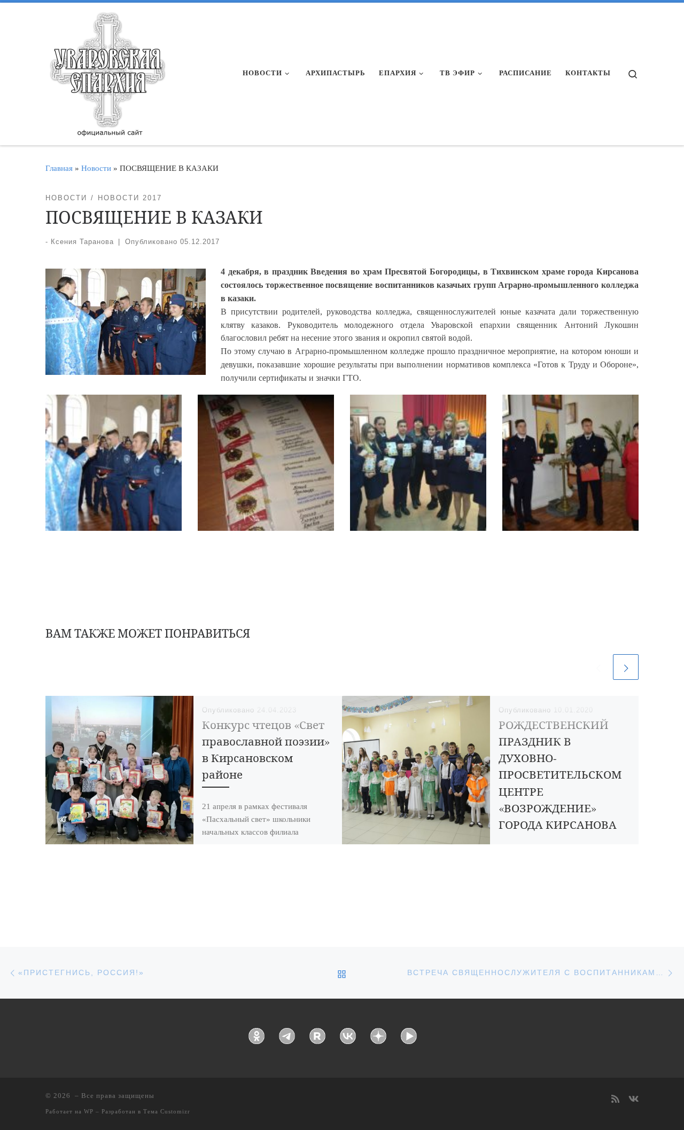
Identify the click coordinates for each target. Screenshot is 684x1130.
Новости (96, 167)
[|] (106, 70)
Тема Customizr (166, 1111)
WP (89, 1111)
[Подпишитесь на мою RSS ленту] (615, 1100)
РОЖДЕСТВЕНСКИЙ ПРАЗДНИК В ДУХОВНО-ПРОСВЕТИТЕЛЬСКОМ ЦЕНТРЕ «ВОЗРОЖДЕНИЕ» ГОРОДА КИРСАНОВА (560, 774)
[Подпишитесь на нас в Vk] (633, 1100)
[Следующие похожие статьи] (626, 667)
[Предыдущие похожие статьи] (598, 667)
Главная (59, 167)
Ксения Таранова (82, 242)
